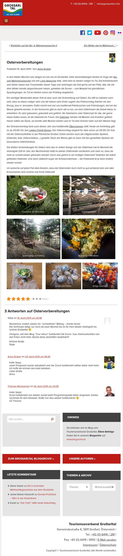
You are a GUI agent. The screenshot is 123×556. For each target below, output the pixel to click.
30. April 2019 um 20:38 (46, 386)
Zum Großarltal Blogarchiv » (31, 458)
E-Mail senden (107, 540)
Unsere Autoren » (82, 458)
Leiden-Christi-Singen (40, 130)
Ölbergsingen (76, 126)
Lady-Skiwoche (48, 80)
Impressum (90, 545)
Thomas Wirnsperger (19, 386)
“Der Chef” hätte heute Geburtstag (38, 502)
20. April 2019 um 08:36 (37, 356)
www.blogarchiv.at (76, 439)
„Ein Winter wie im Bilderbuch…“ (99, 45)
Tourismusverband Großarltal (92, 524)
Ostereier (64, 117)
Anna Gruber (44, 69)
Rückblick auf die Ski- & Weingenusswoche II (34, 45)
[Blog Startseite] (12, 9)
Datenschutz (108, 545)
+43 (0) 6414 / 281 (103, 534)
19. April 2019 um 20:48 (29, 317)
